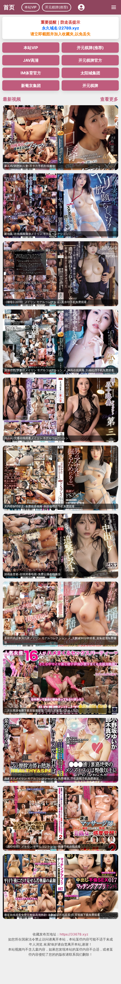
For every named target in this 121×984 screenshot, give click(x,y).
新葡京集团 (31, 85)
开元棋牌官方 (90, 60)
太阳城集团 (90, 72)
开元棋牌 (90, 85)
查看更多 (109, 99)
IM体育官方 (31, 72)
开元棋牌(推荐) (56, 7)
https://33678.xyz (74, 934)
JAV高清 (31, 60)
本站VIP (30, 7)
